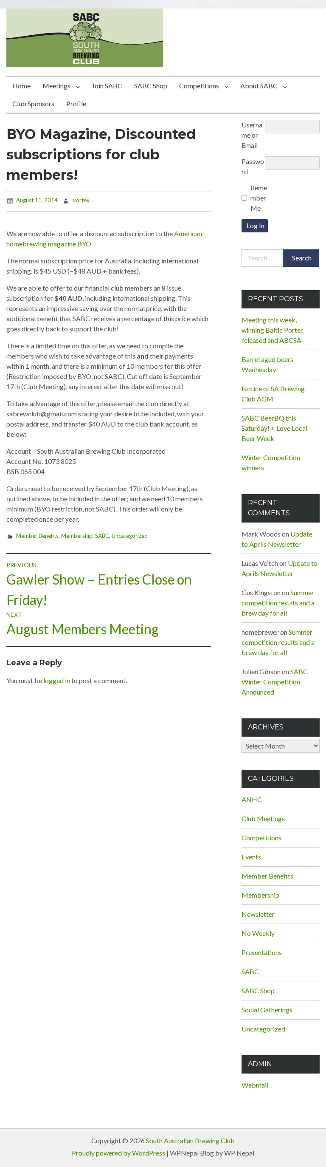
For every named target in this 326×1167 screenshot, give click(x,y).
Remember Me (258, 198)
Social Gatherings (267, 1010)
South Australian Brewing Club (190, 1140)
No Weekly (258, 933)
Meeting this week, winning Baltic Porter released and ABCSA (272, 330)
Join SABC (107, 86)
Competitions (199, 86)
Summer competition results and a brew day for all (278, 602)
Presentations (262, 952)
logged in (56, 680)
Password (253, 166)
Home (21, 86)
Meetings (56, 86)
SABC (102, 535)
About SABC (259, 86)
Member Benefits (37, 535)
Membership (77, 535)
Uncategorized (130, 535)
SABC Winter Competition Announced (275, 681)
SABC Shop (150, 86)
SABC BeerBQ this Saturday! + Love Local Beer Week (274, 428)
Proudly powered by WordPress (118, 1153)
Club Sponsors (33, 103)
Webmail (255, 1085)
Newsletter (258, 914)
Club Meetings (263, 818)
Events (251, 857)
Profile (76, 103)
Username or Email (252, 135)
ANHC (252, 799)
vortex (81, 200)
